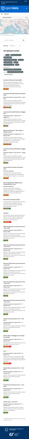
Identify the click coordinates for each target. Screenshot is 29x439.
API (22, 418)
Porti (4, 351)
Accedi (25, 1)
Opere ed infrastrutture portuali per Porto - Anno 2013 (14, 301)
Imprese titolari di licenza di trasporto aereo (13, 168)
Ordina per (5, 45)
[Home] (1, 14)
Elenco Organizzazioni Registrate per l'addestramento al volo (12, 183)
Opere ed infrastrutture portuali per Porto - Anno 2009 (14, 227)
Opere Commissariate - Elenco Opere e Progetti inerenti (13, 131)
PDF (10, 222)
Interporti (5, 213)
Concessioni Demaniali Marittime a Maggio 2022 (14, 149)
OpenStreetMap (7, 35)
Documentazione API (7, 420)
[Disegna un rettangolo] (27, 21)
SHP (7, 107)
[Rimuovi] (8, 55)
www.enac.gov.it (20, 176)
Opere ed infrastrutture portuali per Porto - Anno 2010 (14, 245)
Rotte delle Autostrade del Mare (11, 199)
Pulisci (26, 17)
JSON (7, 89)
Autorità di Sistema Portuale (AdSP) (12, 80)
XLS (9, 208)
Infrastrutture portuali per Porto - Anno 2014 (13, 319)
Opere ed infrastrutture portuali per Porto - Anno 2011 (14, 264)
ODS (7, 208)
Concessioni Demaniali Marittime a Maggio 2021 (14, 112)
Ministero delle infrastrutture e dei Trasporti (9, 2)
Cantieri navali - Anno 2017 (10, 402)
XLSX (7, 380)
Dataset (6, 14)
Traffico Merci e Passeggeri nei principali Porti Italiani (13, 336)
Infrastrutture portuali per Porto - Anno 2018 (13, 385)
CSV (4, 89)
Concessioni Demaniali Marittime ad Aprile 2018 (14, 94)
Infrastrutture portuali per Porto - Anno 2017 (13, 368)
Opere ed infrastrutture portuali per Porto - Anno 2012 (14, 282)
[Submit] (24, 40)
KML (10, 144)
